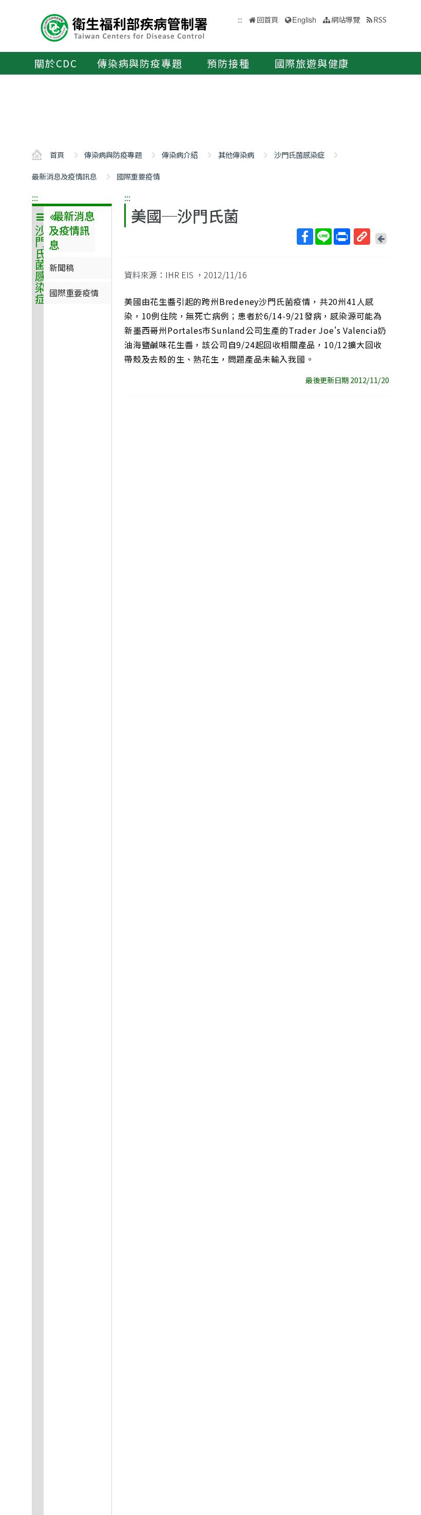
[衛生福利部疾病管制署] (124, 26)
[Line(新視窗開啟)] (323, 236)
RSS (380, 19)
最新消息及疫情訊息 (64, 176)
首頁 (57, 154)
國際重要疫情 (138, 176)
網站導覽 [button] (345, 19)
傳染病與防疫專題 (139, 63)
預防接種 (228, 63)
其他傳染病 (236, 154)
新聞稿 (61, 267)
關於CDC (56, 63)
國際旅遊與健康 (312, 63)
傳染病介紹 (180, 154)
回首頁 (267, 19)
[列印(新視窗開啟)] (342, 236)
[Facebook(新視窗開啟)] (305, 236)
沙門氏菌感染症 (299, 154)
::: (35, 197)
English (304, 19)
